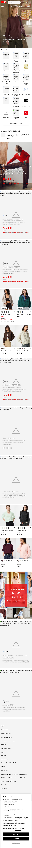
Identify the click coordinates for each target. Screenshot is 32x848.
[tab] (3, 6)
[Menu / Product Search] (30, 2)
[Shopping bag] (26, 2)
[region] (16, 821)
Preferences (16, 843)
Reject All (16, 838)
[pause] (30, 165)
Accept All (16, 834)
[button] (8, 299)
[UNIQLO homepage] (3, 2)
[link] (14, 774)
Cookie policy (18, 830)
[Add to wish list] (14, 312)
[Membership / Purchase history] (22, 2)
